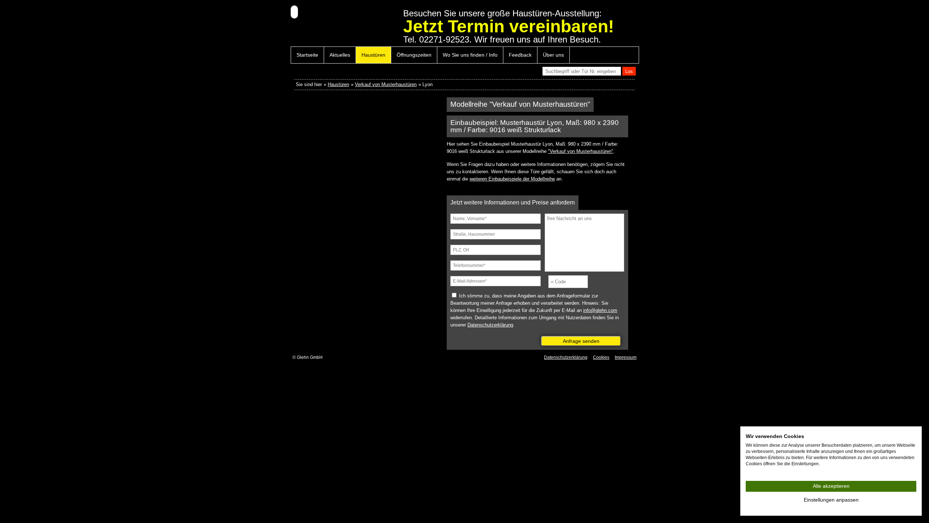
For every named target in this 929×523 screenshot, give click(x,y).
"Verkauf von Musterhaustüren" (580, 151)
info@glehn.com (600, 310)
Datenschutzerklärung (490, 325)
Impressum (626, 357)
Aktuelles (340, 55)
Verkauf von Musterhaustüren (386, 84)
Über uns (553, 55)
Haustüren (373, 55)
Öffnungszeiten (414, 55)
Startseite (307, 55)
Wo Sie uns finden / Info (470, 55)
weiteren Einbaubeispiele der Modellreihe (512, 179)
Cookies (601, 357)
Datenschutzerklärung (566, 357)
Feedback (520, 55)
